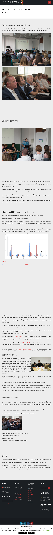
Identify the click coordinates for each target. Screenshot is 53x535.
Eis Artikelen (20, 9)
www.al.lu (29, 490)
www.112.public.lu (31, 494)
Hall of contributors (31, 510)
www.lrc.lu (29, 496)
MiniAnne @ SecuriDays (19, 336)
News (15, 9)
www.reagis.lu (30, 492)
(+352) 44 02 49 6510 (19, 494)
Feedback (16, 499)
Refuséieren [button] (31, 532)
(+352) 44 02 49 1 (20, 492)
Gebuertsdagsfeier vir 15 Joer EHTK (26, 349)
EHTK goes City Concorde (27, 342)
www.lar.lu (29, 498)
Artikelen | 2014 (27, 9)
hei (41, 512)
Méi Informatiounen (36, 530)
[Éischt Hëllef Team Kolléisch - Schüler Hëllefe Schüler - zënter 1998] (13, 2)
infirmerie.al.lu (30, 502)
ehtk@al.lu (20, 497)
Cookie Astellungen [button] (46, 530)
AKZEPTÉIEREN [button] (22, 532)
